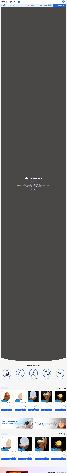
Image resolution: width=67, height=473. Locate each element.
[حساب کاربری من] (13, 5)
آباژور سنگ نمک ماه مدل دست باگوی (26, 451)
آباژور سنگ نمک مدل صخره (21, 402)
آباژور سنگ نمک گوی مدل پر (61, 402)
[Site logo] (63, 1)
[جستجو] (19, 2)
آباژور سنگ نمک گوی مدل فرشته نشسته (42, 451)
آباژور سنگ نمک (63, 453)
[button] (60, 410)
